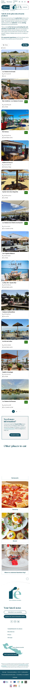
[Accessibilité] (22, 1)
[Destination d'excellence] (11, 682)
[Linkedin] (18, 621)
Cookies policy (24, 672)
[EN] (28, 2)
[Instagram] (15, 621)
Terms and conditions (12, 672)
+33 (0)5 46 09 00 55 (9, 428)
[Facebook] (11, 621)
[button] (28, 2)
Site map (4, 672)
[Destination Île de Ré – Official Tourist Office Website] (15, 7)
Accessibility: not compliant (22, 674)
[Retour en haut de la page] (27, 579)
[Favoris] (25, 2)
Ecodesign (15, 677)
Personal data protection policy (8, 674)
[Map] (19, 2)
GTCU (19, 672)
